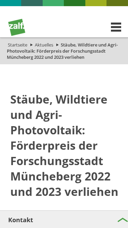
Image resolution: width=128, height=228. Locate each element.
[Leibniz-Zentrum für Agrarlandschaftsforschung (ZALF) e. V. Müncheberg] (16, 34)
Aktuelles (44, 45)
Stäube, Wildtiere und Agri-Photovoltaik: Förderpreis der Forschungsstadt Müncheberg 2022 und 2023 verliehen (62, 51)
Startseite (17, 45)
